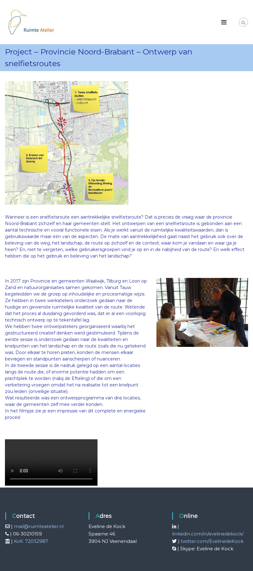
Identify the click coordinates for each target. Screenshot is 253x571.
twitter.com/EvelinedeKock (212, 541)
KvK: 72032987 (31, 541)
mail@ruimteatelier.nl (39, 526)
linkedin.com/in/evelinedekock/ (207, 534)
